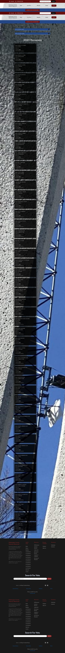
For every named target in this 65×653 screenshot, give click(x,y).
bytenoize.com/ (32, 593)
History (27, 548)
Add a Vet (44, 548)
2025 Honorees (28, 568)
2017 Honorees (28, 553)
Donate (54, 5)
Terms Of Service (15, 588)
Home (27, 546)
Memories (38, 5)
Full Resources (36, 545)
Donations (53, 546)
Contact (46, 5)
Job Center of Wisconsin (36, 559)
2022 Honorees (28, 562)
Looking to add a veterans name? (32, 21)
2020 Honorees (28, 558)
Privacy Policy (28, 588)
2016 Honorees (28, 551)
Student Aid (36, 550)
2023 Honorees (28, 564)
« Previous (21, 534)
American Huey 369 (35, 547)
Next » (30, 534)
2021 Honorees (28, 560)
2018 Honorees (28, 555)
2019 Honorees (28, 557)
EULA (51, 588)
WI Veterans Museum (36, 552)
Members (27, 549)
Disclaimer (40, 588)
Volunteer (44, 546)
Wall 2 (20, 49)
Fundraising (53, 545)
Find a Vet (27, 569)
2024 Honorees (28, 566)
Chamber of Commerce (36, 555)
